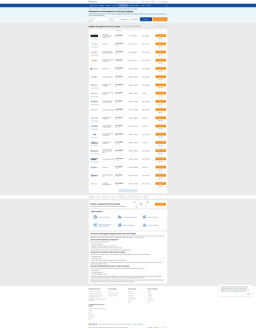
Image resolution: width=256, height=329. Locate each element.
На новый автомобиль (113, 293)
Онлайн (98, 197)
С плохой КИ (144, 197)
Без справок (124, 19)
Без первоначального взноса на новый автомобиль (97, 299)
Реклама (105, 324)
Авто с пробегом (105, 197)
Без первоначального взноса (95, 291)
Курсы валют (93, 5)
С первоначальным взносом (95, 293)
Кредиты (101, 5)
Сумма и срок (118, 30)
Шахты (90, 312)
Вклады (108, 5)
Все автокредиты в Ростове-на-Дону (128, 190)
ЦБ (143, 1)
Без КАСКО (131, 197)
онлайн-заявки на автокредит (115, 247)
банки (107, 281)
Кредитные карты (134, 5)
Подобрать (146, 19)
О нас (100, 324)
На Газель (150, 295)
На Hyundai (150, 297)
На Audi (149, 291)
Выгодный (137, 197)
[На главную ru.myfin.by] (93, 324)
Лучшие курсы (120, 1)
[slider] (88, 21)
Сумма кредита (93, 18)
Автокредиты (123, 5)
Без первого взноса (122, 197)
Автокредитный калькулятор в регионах (98, 308)
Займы (143, 5)
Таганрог (91, 310)
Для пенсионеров (132, 297)
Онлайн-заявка (131, 299)
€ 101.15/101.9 (134, 1)
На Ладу (149, 293)
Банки (148, 5)
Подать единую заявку (160, 19)
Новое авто (113, 197)
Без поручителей (134, 19)
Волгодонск (91, 314)
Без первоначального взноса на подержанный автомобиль (96, 296)
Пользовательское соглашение (124, 324)
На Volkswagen (151, 299)
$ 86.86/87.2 (127, 1)
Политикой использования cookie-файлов (236, 291)
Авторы (134, 324)
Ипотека (115, 5)
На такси (110, 291)
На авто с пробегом (112, 295)
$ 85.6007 (147, 1)
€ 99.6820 (153, 1)
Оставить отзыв (160, 204)
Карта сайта (140, 324)
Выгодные (130, 291)
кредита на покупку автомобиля (136, 237)
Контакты (110, 324)
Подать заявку (161, 35)
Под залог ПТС (131, 293)
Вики (114, 324)
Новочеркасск (92, 316)
